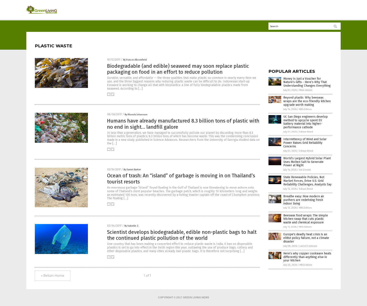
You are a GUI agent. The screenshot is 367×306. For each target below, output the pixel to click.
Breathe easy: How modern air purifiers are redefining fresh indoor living (303, 200)
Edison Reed (306, 131)
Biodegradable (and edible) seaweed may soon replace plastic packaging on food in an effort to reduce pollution (178, 69)
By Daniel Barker (132, 169)
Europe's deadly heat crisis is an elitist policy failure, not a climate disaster (306, 238)
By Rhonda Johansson (136, 114)
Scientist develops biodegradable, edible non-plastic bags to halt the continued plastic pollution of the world (182, 235)
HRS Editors (305, 109)
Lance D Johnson (308, 246)
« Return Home (52, 276)
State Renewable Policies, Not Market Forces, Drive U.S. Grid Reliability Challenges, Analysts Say (307, 180)
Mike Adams (305, 90)
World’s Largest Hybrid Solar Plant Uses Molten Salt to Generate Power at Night (307, 162)
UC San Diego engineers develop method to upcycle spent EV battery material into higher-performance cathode (305, 122)
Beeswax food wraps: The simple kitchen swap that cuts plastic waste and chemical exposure (305, 219)
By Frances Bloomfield (135, 59)
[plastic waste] (41, 15)
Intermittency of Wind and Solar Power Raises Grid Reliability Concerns (305, 142)
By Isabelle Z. (131, 225)
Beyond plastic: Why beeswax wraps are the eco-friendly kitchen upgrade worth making (307, 101)
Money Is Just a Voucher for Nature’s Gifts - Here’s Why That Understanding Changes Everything (307, 82)
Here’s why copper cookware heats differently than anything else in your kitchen (307, 257)
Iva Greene (305, 169)
